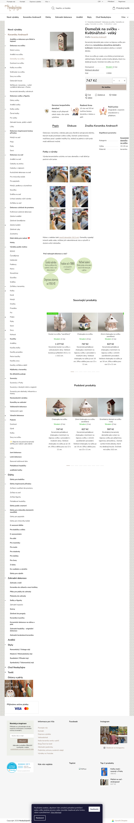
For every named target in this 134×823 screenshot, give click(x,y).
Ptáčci (12, 317)
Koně (12, 295)
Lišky (12, 126)
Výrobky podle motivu (18, 247)
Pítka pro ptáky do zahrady (20, 591)
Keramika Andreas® (18, 34)
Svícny (12, 609)
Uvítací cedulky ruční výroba (20, 199)
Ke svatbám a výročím (18, 569)
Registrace (121, 2)
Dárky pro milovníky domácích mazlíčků (21, 511)
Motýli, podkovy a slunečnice (21, 185)
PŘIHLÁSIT (22, 741)
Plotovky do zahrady (18, 596)
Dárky (11, 474)
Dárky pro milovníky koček (20, 521)
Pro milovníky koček (17, 177)
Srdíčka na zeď (15, 194)
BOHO (12, 251)
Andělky (13, 343)
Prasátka (13, 308)
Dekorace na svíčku (17, 45)
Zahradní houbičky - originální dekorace (21, 629)
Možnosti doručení (92, 70)
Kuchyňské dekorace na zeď (20, 172)
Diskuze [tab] (71, 125)
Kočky (12, 291)
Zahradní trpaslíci (16, 605)
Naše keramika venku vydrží (48, 740)
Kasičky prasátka (16, 352)
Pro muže (13, 547)
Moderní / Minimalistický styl (21, 654)
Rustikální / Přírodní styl (19, 658)
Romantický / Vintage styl (20, 649)
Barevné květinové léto (19, 461)
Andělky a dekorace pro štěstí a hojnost (22, 40)
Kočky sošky (14, 109)
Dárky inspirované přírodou (20, 484)
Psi (11, 312)
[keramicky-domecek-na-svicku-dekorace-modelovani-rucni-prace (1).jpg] (57, 171)
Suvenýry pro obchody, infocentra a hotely (23, 392)
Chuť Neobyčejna (16, 667)
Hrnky (12, 242)
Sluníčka (13, 190)
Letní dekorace (16, 457)
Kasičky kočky (15, 348)
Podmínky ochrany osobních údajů (51, 750)
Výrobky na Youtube (45, 753)
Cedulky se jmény (16, 164)
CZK (99, 2)
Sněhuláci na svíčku (17, 72)
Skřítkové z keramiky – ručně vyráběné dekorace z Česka (21, 86)
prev (44, 341)
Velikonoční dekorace (18, 406)
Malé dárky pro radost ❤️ (20, 238)
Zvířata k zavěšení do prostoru (21, 488)
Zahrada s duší (16, 583)
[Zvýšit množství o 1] (124, 80)
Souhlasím (94, 809)
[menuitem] (13, 17)
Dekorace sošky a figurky (20, 96)
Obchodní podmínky (45, 747)
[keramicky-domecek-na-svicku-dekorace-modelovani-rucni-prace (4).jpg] (80, 196)
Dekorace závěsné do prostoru (22, 207)
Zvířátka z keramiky (17, 286)
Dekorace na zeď (16, 155)
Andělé (11, 639)
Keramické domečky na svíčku (124, 140)
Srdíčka (12, 282)
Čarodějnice (14, 256)
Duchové (13, 424)
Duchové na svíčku (17, 63)
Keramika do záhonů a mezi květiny (23, 587)
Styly (10, 644)
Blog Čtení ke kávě (45, 744)
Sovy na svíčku (15, 76)
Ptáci (12, 142)
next (125, 341)
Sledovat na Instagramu (115, 748)
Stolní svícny (15, 50)
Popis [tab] (55, 125)
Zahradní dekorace (17, 578)
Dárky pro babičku (17, 479)
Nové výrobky (15, 29)
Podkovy (13, 264)
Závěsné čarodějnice (17, 220)
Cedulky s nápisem (17, 168)
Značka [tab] (101, 125)
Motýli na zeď (15, 137)
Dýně (12, 428)
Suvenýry (13, 378)
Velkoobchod (43, 737)
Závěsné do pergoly (17, 613)
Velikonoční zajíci (16, 411)
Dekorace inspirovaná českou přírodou (21, 132)
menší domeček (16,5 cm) (69, 237)
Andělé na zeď (15, 159)
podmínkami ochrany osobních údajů (22, 749)
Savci (12, 150)
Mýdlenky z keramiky (18, 369)
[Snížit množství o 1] (114, 80)
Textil (10, 672)
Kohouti (13, 334)
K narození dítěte (16, 525)
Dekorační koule (16, 81)
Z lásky (13, 565)
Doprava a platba (35, 2)
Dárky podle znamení (18, 506)
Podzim (13, 420)
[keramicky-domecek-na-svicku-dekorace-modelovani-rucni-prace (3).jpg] (57, 196)
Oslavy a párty (15, 677)
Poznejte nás (11, 2)
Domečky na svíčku (17, 59)
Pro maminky (15, 543)
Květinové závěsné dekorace (20, 212)
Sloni (12, 326)
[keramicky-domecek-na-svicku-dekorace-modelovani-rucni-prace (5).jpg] (57, 219)
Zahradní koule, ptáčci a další (21, 122)
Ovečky (12, 304)
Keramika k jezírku (17, 618)
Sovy (12, 330)
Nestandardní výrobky (18, 398)
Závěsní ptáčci (15, 225)
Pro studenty (15, 551)
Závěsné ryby (15, 229)
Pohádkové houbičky (18, 466)
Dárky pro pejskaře (17, 516)
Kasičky (13, 339)
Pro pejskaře (14, 181)
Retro (12, 269)
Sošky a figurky (16, 600)
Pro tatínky (14, 556)
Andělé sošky (15, 104)
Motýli (12, 299)
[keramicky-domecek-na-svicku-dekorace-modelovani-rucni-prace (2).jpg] (80, 171)
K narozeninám (16, 534)
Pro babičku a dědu (17, 529)
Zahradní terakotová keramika (22, 635)
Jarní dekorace (15, 452)
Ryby (12, 146)
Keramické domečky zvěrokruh (21, 91)
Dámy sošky (14, 100)
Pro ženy (13, 560)
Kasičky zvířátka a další (18, 365)
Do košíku (106, 87)
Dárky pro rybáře (16, 573)
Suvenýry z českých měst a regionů (23, 387)
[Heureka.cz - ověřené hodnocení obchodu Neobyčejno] (20, 767)
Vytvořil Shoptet (121, 820)
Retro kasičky (15, 356)
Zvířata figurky (15, 497)
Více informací (56, 812)
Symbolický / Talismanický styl (22, 662)
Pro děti (13, 538)
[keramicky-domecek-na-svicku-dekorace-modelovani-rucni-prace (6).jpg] (80, 219)
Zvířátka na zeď (15, 203)
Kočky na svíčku (16, 67)
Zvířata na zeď (15, 492)
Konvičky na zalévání (18, 402)
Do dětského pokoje (18, 374)
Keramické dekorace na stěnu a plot (22, 623)
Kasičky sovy (14, 361)
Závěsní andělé (15, 216)
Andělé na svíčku (16, 54)
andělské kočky (16, 470)
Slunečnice (14, 273)
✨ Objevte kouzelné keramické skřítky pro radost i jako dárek (22, 443)
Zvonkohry (14, 234)
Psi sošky (13, 118)
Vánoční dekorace (17, 415)
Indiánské (13, 260)
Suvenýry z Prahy (16, 383)
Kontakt (22, 2)
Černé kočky (14, 113)
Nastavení (40, 818)
